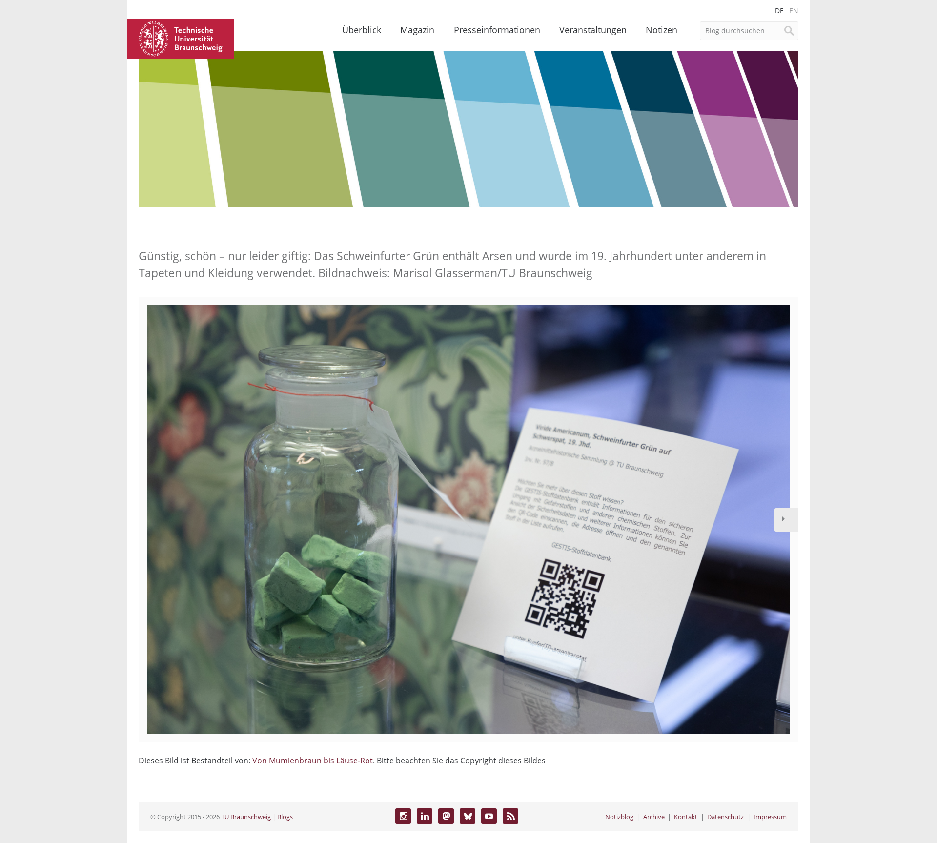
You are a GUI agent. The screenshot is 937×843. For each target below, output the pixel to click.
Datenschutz (725, 816)
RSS (510, 816)
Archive (654, 816)
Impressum (770, 816)
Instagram (403, 816)
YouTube (489, 816)
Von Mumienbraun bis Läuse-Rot (312, 760)
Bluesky (467, 816)
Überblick (361, 30)
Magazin (417, 30)
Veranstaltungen (593, 30)
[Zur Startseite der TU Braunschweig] (180, 38)
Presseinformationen (497, 30)
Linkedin (424, 816)
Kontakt (685, 816)
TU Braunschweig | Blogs (257, 816)
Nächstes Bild (786, 520)
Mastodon (446, 816)
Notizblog (619, 816)
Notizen (661, 30)
